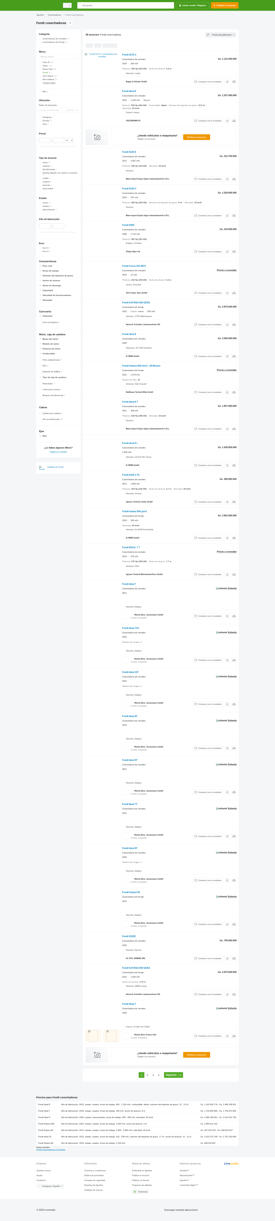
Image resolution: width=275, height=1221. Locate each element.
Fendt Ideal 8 (129, 91)
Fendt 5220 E (129, 152)
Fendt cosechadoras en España (50, 1149)
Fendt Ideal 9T (130, 760)
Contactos (41, 1180)
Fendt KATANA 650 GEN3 (136, 302)
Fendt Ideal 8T (130, 716)
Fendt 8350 (128, 225)
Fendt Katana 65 (131, 892)
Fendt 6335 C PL (131, 475)
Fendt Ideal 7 (129, 584)
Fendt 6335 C (129, 188)
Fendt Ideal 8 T (130, 402)
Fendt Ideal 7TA (130, 628)
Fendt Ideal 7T (130, 804)
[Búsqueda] (80, 5)
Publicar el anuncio (196, 137)
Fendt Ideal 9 (44, 1117)
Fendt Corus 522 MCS (134, 266)
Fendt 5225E (129, 936)
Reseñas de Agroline (93, 1185)
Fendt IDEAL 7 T (131, 547)
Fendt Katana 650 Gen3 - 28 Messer (141, 366)
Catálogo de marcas (93, 1190)
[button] (227, 81)
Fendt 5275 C (129, 54)
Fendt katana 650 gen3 (134, 511)
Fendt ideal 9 (129, 334)
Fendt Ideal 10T (130, 672)
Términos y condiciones (95, 1170)
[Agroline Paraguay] (48, 5)
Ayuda (39, 1175)
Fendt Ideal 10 (44, 1136)
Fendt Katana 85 (45, 1143)
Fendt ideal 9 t (129, 443)
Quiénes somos (44, 1170)
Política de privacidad (94, 1175)
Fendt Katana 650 (46, 1124)
